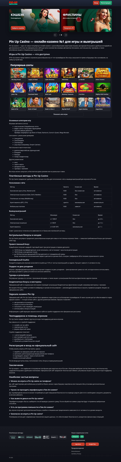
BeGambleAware (75, 451)
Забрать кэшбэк (18, 28)
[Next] (66, 35)
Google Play (92, 444)
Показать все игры (61, 114)
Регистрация (106, 3)
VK (82, 436)
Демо (23, 73)
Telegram (75, 436)
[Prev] (55, 35)
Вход (96, 3)
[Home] (13, 3)
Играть (14, 73)
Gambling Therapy (76, 453)
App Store (78, 444)
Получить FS (69, 28)
